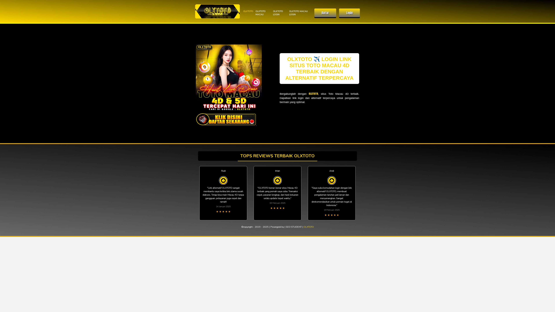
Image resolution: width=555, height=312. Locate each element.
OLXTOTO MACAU (261, 13)
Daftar (325, 13)
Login (349, 13)
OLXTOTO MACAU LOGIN (298, 13)
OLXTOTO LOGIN (278, 13)
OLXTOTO (248, 11)
